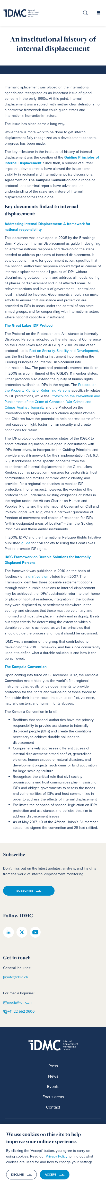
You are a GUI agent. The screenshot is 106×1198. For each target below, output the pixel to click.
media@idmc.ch (19, 1002)
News (53, 1076)
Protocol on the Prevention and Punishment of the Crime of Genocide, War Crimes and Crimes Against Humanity (52, 401)
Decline (17, 1174)
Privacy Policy (56, 1156)
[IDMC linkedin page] (8, 932)
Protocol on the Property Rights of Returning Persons (50, 387)
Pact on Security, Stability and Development (63, 350)
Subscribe (24, 890)
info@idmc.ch (17, 977)
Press (53, 1066)
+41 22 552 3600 (21, 1011)
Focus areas (53, 1097)
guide (25, 543)
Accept (50, 1174)
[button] (85, 15)
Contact (53, 1107)
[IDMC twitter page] (21, 932)
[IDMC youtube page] (35, 932)
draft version (38, 576)
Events (53, 1086)
